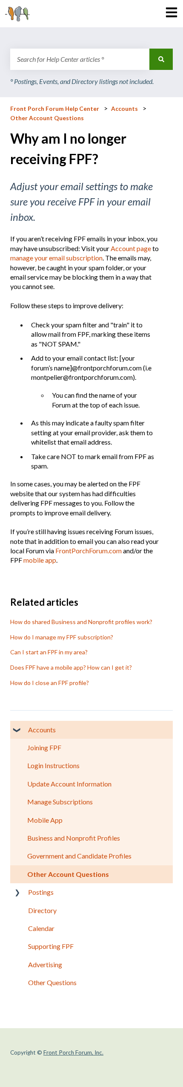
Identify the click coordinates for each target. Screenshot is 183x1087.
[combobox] (79, 59)
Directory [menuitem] (42, 910)
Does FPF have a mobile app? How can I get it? (71, 667)
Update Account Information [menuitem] (69, 784)
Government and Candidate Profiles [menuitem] (79, 856)
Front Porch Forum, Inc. (73, 1052)
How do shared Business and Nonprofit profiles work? (81, 621)
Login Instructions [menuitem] (53, 765)
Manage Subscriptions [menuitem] (60, 802)
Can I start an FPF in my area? (49, 652)
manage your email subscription (56, 258)
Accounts (124, 108)
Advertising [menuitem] (45, 964)
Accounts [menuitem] (42, 730)
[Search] (161, 59)
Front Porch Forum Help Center (54, 108)
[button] (17, 730)
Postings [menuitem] (41, 892)
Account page (131, 248)
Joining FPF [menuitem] (44, 747)
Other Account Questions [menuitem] (68, 874)
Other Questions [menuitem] (52, 982)
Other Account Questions (47, 118)
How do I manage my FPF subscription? (61, 637)
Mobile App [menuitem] (45, 820)
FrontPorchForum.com (88, 550)
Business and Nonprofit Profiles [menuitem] (73, 838)
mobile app (39, 560)
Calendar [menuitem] (41, 928)
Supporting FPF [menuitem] (51, 946)
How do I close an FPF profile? (49, 682)
